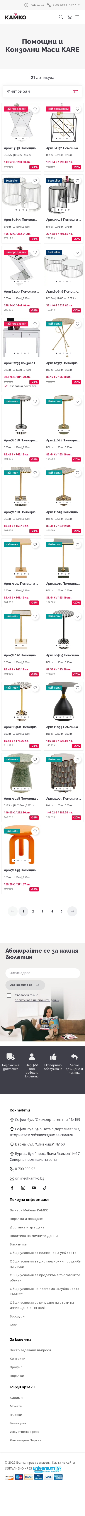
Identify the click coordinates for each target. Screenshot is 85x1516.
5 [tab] (70, 138)
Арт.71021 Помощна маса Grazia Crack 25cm (63, 440)
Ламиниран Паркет (25, 1440)
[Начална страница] (16, 16)
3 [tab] (23, 138)
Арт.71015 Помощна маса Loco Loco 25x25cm (63, 584)
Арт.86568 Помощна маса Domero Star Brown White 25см (20, 727)
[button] (77, 16)
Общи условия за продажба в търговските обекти (45, 1277)
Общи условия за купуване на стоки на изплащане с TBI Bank (42, 1305)
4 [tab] (26, 138)
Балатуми (18, 1423)
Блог (13, 1324)
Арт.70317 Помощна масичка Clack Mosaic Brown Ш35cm (63, 363)
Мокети (16, 1406)
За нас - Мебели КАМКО (29, 1210)
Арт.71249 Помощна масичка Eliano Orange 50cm (21, 870)
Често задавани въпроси (30, 1350)
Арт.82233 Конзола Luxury (21, 363)
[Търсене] (61, 17)
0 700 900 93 (60, 4)
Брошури (17, 1316)
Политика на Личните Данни (34, 1235)
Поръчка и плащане (26, 1218)
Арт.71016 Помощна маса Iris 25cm (21, 440)
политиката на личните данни (37, 1000)
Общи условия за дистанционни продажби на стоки (45, 1264)
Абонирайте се (21, 984)
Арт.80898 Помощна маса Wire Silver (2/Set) (63, 292)
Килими (16, 1397)
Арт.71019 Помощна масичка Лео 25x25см (63, 512)
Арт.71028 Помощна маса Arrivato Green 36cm (21, 799)
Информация (37, 4)
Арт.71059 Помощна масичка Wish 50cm (63, 727)
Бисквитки (18, 1244)
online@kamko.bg (29, 1178)
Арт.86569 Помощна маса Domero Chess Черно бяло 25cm (63, 655)
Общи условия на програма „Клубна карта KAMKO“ (44, 1291)
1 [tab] (16, 138)
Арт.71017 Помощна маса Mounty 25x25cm (21, 584)
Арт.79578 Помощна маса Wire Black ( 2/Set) (63, 220)
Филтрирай (18, 91)
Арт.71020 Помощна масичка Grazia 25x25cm (21, 655)
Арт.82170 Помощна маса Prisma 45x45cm (63, 148)
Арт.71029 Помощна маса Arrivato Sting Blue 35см (63, 799)
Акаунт (72, 4)
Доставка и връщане (27, 1227)
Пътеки (16, 1414)
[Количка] (69, 17)
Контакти (18, 1358)
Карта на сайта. (63, 1462)
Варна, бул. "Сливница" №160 (40, 1144)
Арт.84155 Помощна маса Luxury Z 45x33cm (21, 292)
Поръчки (17, 1375)
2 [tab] (19, 138)
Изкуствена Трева (24, 1431)
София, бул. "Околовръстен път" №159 (47, 1119)
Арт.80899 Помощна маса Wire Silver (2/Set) (20, 220)
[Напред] (72, 911)
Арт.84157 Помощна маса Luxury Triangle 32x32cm (21, 148)
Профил (16, 1367)
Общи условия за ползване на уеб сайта (43, 1252)
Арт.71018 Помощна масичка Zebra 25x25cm (21, 512)
